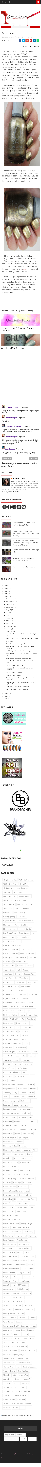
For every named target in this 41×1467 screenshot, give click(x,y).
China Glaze (16, 945)
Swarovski (7, 1355)
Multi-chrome (25, 1162)
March (8, 623)
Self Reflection (22, 1289)
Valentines (7, 1383)
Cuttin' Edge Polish (21, 978)
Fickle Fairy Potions (10, 1015)
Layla (16, 1105)
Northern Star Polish (28, 1199)
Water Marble (8, 1391)
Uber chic (6, 1375)
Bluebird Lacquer (9, 929)
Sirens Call (29, 1310)
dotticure (19, 990)
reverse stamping (20, 1260)
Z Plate (15, 1408)
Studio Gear (7, 1338)
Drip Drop (22, 994)
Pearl (18, 1211)
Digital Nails (25, 986)
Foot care (31, 1019)
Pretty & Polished (9, 1244)
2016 (6, 594)
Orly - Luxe (9, 641)
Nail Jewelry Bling (9, 1179)
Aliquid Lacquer (9, 904)
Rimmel (31, 1265)
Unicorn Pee (23, 1375)
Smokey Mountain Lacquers (13, 1314)
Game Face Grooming (11, 1035)
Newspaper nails (25, 1195)
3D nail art (23, 884)
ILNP (4, 1080)
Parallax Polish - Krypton (14, 675)
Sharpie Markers (17, 1297)
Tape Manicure (8, 1359)
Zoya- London (10, 631)
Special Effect (8, 1322)
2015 (6, 596)
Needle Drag (22, 1187)
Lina (30, 1117)
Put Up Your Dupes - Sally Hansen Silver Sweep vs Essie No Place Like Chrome (25, 543)
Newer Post (7, 458)
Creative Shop (8, 970)
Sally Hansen (16, 1277)
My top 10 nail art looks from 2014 (17, 689)
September (10, 607)
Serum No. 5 (26, 1293)
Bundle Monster (9, 937)
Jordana (23, 1093)
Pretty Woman (8, 1248)
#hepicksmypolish (10, 880)
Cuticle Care (7, 978)
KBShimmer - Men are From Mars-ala (18, 686)
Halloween (17, 1064)
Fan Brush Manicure (28, 1007)
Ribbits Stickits (20, 1265)
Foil (25, 37)
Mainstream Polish (10, 1146)
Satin (13, 1285)
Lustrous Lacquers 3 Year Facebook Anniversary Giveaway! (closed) (26, 533)
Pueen (19, 1252)
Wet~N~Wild (7, 1396)
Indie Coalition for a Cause (13, 1085)
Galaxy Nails (23, 1031)
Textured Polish (22, 1359)
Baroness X (7, 913)
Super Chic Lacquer (10, 1351)
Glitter (26, 1044)
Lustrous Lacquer (19, 478)
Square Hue (7, 1330)
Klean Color (32, 1097)
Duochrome (7, 1003)
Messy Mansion (18, 1154)
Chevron (6, 945)
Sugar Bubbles (8, 1342)
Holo (24, 1072)
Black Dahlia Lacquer (25, 921)
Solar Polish (23, 1318)
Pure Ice (27, 1252)
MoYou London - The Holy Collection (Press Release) (20, 647)
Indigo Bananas (9, 1089)
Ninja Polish (7, 1199)
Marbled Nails (8, 1150)
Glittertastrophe (9, 1052)
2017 (6, 591)
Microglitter (7, 1158)
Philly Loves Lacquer (10, 1215)
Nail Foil (25, 1175)
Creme (25, 970)
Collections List (20, 958)
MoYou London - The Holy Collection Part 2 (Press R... (22, 635)
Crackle (30, 966)
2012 (6, 699)
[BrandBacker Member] (20, 811)
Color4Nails (7, 962)
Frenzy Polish (8, 1027)
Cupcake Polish (29, 974)
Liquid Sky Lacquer (10, 1125)
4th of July (7, 892)
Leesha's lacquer (9, 1109)
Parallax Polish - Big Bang (14, 665)
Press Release (22, 1240)
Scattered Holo (9, 1289)
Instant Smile (22, 1089)
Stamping (30, 1330)
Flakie (5, 1019)
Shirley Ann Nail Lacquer (12, 1305)
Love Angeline (28, 1134)
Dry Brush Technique (10, 999)
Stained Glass (20, 1330)
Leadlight (24, 1105)
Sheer (28, 1297)
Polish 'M (6, 1228)
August (8, 610)
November (9, 601)
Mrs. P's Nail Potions (10, 1162)
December (9, 599)
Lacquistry (15, 1101)
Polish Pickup (28, 1232)
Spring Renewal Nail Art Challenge (15, 1326)
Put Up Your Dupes (10, 1256)
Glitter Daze (7, 1048)
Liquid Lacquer (31, 1121)
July (7, 612)
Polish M (6, 1232)
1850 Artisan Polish (10, 884)
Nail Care (6, 1175)
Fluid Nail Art (14, 1019)
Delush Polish (32, 982)
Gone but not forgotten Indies (14, 1056)
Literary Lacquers (9, 1130)
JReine (31, 1093)
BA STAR (26, 909)
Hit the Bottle (22, 1068)
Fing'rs (22, 1015)
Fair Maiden (14, 1007)
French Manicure (22, 1023)
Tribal (5, 1371)
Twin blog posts (23, 1371)
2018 (6, 588)
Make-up (22, 1146)
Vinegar (17, 1383)
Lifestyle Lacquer (9, 1117)
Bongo (21, 929)
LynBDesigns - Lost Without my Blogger (19, 651)
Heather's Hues (9, 1068)
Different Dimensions (11, 986)
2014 (6, 693)
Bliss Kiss (24, 925)
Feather (20, 1011)
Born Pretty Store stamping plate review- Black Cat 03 (21, 678)
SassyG (6, 1285)
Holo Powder (8, 1076)
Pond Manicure (8, 1240)
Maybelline (27, 1150)
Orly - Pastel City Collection (13, 348)
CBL (18, 941)
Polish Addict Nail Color (20, 1228)
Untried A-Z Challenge (11, 1379)
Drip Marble (32, 994)
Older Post (33, 458)
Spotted (19, 1322)
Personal (26, 1211)
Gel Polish (25, 1035)
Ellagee (30, 1003)
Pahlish (26, 1203)
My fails (6, 1166)
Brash (34, 933)
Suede (32, 1338)
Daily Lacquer (8, 982)
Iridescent (33, 1089)
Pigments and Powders (11, 1220)
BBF (15, 913)
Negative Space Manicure (12, 1191)
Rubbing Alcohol (9, 1273)
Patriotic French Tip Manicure (24, 567)
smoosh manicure (9, 1318)
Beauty (22, 913)
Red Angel (7, 1260)
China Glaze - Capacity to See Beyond (18, 658)
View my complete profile (10, 492)
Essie (5, 1007)
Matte (18, 1150)
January (9, 629)
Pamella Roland (21, 1207)
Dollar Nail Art (8, 990)
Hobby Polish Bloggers (11, 1072)
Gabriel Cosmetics (10, 1031)
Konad (5, 1101)
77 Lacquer (18, 892)
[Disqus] (20, 377)
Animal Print (7, 909)
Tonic (18, 1367)
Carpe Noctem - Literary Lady (15, 644)
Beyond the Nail (9, 921)
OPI (14, 1203)
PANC (32, 1207)
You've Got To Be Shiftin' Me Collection (17, 1404)
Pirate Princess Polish (11, 1224)
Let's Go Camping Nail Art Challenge (16, 1113)
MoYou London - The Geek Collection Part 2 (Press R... (20, 683)
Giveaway (7, 1044)
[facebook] (2, 1)
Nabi (21, 1170)
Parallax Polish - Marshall (14, 672)
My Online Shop (17, 1166)
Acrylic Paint (7, 900)
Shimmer (6, 1301)
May (7, 618)
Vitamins (25, 1383)
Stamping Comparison (11, 1334)
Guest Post (25, 1060)
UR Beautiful (26, 1379)
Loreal (17, 1134)
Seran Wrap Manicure (11, 1293)
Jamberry (7, 1093)
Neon (27, 1191)
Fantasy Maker (8, 1011)
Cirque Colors (26, 949)
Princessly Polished (23, 1248)
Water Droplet (20, 1387)
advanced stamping (22, 900)
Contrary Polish (9, 966)
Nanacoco (27, 1183)
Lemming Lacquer (25, 1109)
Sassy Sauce (24, 1281)
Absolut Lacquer (25, 896)
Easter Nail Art (20, 1003)
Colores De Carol (20, 962)
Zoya (22, 1408)
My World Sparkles (10, 1170)
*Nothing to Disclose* (30, 46)
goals (35, 1052)
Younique (6, 1408)
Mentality (6, 1154)
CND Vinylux (7, 958)
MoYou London (26, 1158)
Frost (18, 1027)
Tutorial (12, 1371)
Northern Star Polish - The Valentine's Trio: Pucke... (22, 638)
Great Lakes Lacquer (11, 1060)
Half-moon (7, 1064)
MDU (35, 1150)
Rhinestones (7, 1265)
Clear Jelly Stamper (27, 954)
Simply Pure (28, 1305)
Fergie (27, 1011)
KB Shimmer (15, 1097)
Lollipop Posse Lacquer (27, 1130)
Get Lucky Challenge (10, 1039)
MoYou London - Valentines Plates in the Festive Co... (21, 661)
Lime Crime (23, 1117)
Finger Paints (32, 1015)
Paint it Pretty (8, 1207)
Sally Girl (6, 1277)
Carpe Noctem (8, 941)
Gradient (31, 1056)
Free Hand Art (8, 1023)
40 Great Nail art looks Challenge (15, 888)
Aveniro (17, 909)
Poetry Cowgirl (26, 1224)
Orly (34, 37)
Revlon (31, 1260)
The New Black (8, 1363)
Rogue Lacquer (27, 1269)
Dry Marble (25, 999)
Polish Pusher (8, 1236)
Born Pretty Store (9, 933)
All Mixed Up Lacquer (24, 904)
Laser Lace (7, 1105)
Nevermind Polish (9, 1195)
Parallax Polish (8, 1211)
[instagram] (9, 1)
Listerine (23, 1125)
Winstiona (21, 1400)
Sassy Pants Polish (10, 1281)
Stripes (25, 1334)
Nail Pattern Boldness (26, 1179)
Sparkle (33, 1318)
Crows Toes (7, 974)
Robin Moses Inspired (11, 1269)
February (9, 626)
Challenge (26, 941)
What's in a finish (21, 1396)
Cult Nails (18, 974)
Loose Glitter (8, 1134)
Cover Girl (20, 966)
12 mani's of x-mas (26, 880)
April (7, 621)
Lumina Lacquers (9, 1138)
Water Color (7, 1387)
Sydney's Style (18, 1355)
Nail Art (28, 1170)
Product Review (9, 1252)
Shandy (6, 1297)
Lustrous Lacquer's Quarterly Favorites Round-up (18, 329)
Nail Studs (7, 1183)
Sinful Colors (7, 1310)
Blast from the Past (10, 925)
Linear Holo (7, 1121)
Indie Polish (30, 1085)
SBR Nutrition (22, 1285)
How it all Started (21, 1076)
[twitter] (5, 1)
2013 (6, 696)
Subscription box (21, 1338)
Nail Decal (16, 1175)
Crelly (18, 970)
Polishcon (32, 1236)
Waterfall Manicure (23, 1391)
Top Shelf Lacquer (29, 1367)
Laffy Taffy (25, 1101)
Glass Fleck (17, 1044)
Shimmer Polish (17, 1301)
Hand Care (28, 1064)
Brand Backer (24, 933)
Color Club (32, 958)
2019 (6, 586)
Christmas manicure (10, 949)
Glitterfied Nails (20, 1048)
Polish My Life (16, 1232)
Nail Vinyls (17, 1183)
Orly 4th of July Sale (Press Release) (17, 311)
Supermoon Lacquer (27, 1351)
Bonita (28, 929)
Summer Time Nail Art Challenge (15, 1346)
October (9, 604)
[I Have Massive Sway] (20, 850)
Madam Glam (8, 1142)
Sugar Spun (21, 1342)
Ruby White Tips (24, 1273)
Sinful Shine (19, 1310)
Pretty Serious (24, 1244)
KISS (23, 1097)
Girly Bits (24, 1039)
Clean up (14, 954)
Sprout (33, 1326)
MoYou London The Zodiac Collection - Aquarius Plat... (21, 654)
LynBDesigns (23, 1138)
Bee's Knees (22, 917)
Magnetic (19, 1142)
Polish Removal (21, 1236)
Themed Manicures (24, 1363)
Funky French (27, 1027)
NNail (16, 1199)
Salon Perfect (29, 1277)
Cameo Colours (23, 937)
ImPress (12, 1080)
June (8, 615)
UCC (14, 1375)
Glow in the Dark (24, 1052)
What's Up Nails (9, 1400)
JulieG (5, 1097)
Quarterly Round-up (27, 1256)
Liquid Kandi (18, 1121)
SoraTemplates (14, 1454)
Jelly (15, 1093)
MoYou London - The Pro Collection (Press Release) (19, 669)
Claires (5, 954)
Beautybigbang (9, 917)
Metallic (29, 37)
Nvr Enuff (6, 1203)
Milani (16, 1158)
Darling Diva (20, 982)
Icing (32, 1076)
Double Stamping (9, 994)
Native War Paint (9, 1187)
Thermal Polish (8, 1367)
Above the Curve (9, 896)
